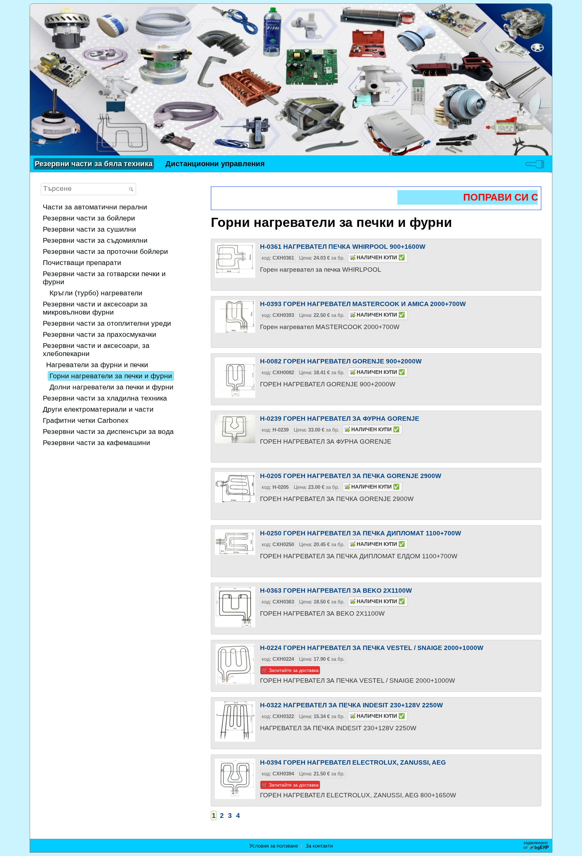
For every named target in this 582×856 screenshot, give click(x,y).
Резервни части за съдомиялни (95, 240)
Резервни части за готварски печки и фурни (104, 278)
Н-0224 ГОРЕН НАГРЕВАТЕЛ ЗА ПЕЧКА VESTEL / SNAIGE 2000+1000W (371, 647)
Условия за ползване (273, 846)
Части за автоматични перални (95, 207)
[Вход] (534, 164)
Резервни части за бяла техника (94, 163)
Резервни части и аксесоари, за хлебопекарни (96, 349)
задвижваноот (536, 845)
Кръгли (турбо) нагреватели (96, 293)
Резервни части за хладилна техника (105, 398)
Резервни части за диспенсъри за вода (108, 431)
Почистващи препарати (82, 262)
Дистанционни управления (215, 163)
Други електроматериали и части (98, 409)
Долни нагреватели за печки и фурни (111, 387)
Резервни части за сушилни (89, 229)
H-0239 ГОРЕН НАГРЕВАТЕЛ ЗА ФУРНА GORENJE (339, 418)
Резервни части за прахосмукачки (99, 334)
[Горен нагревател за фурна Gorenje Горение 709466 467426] (235, 435)
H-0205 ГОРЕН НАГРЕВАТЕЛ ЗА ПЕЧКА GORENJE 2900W (350, 475)
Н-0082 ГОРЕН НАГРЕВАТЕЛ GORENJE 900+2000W (341, 361)
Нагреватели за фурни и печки (97, 364)
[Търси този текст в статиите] (131, 189)
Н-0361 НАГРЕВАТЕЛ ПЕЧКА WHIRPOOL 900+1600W (342, 246)
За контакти (319, 846)
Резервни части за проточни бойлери (105, 251)
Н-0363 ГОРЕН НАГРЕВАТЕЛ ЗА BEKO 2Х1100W (336, 590)
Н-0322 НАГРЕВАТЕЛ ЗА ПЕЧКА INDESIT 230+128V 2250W (351, 705)
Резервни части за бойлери (89, 218)
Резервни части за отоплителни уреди (107, 323)
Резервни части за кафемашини (96, 442)
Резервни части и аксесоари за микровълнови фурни (95, 308)
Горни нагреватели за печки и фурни (111, 376)
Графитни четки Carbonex (86, 420)
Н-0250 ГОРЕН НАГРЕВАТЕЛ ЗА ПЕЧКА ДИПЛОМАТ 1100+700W (360, 533)
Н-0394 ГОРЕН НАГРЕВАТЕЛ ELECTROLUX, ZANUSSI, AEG (353, 762)
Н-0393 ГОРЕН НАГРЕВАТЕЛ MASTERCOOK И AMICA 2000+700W (363, 303)
